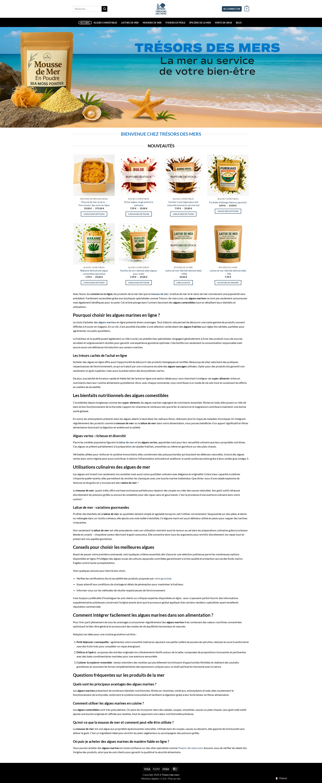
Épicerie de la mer (200, 22)
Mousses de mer (152, 22)
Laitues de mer (130, 22)
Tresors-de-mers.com (190, 747)
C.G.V (163, 778)
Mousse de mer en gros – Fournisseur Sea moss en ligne (94, 204)
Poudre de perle (175, 22)
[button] (232, 9)
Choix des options (94, 214)
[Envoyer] (104, 9)
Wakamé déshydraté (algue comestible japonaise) (94, 272)
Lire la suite (183, 283)
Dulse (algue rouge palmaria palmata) (138, 204)
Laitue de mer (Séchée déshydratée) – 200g (183, 272)
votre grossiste (162, 578)
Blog (239, 22)
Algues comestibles (105, 22)
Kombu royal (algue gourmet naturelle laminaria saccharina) (183, 204)
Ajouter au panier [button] (228, 283)
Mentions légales (150, 778)
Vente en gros (223, 22)
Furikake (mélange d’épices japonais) (228, 202)
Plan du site (174, 778)
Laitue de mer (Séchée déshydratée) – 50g (228, 272)
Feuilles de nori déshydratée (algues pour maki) (138, 272)
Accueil (85, 22)
